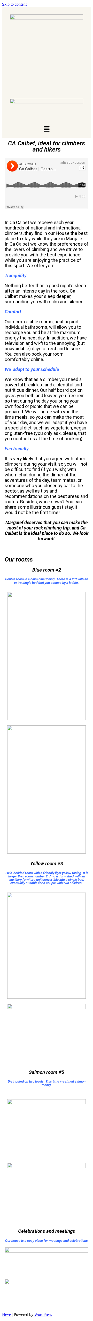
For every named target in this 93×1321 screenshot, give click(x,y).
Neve (6, 1314)
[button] (46, 129)
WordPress (43, 1314)
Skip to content (14, 4)
